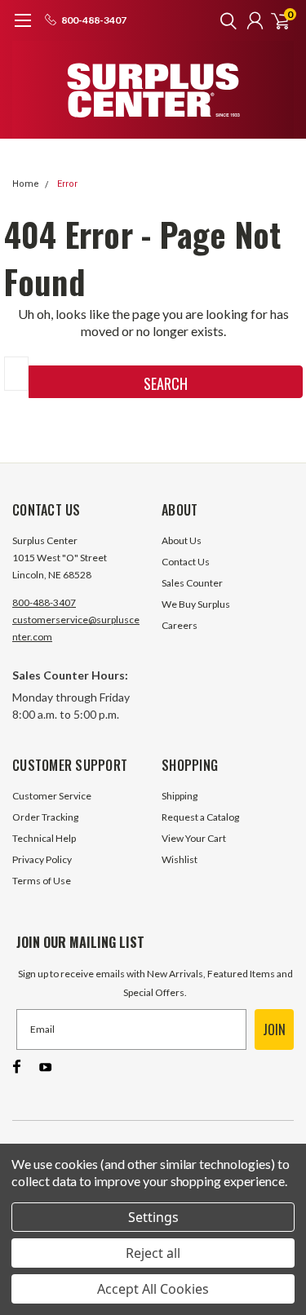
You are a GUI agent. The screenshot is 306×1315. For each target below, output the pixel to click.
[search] (224, 20)
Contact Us (186, 562)
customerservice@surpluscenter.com (76, 628)
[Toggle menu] (22, 28)
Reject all (153, 1253)
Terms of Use (41, 880)
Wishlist (179, 859)
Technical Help (44, 838)
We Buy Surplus (196, 604)
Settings (153, 1217)
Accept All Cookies (153, 1289)
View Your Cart (194, 838)
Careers (179, 625)
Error (67, 184)
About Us (182, 540)
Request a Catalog (200, 817)
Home (25, 184)
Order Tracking (45, 817)
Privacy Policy (42, 859)
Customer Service (51, 796)
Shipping (179, 796)
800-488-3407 (44, 602)
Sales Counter (192, 583)
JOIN (274, 1029)
